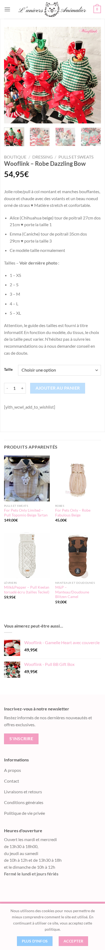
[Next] (92, 75)
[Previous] (13, 75)
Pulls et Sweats (75, 156)
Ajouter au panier (58, 388)
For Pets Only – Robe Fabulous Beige (72, 512)
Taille (8, 370)
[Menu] (7, 9)
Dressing (42, 156)
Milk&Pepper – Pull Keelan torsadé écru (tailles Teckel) (26, 589)
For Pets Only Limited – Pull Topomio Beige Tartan (26, 512)
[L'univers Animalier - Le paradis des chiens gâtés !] (52, 9)
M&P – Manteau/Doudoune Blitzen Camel (72, 592)
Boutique (15, 156)
